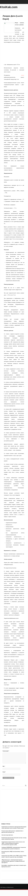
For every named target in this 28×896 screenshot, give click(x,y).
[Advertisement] (14, 53)
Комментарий (6, 750)
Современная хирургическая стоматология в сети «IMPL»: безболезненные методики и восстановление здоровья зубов (13, 843)
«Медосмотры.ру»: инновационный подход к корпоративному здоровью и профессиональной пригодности (13, 861)
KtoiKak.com (8, 7)
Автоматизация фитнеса (7, 835)
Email (4, 771)
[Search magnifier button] (26, 785)
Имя (4, 766)
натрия (22, 75)
